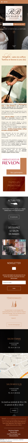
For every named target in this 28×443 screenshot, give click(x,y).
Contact (14, 410)
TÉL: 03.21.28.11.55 (14, 347)
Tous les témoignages (14, 325)
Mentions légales (13, 430)
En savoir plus (14, 217)
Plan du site (13, 432)
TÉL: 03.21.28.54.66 (14, 393)
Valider (14, 288)
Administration (13, 436)
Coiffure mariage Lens (13, 434)
